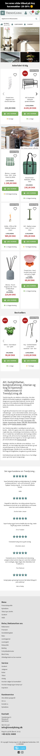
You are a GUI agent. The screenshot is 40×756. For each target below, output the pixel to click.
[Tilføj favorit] (15, 75)
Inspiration (5, 688)
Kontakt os (5, 704)
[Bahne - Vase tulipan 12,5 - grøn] (10, 339)
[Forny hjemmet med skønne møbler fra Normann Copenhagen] (20, 39)
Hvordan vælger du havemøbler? (11, 682)
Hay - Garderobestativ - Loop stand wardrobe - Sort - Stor (30, 346)
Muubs (19, 422)
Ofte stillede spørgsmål (8, 698)
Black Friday (5, 654)
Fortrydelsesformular (8, 651)
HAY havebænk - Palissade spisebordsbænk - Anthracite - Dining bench (30, 101)
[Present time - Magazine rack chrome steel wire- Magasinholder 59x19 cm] (10, 83)
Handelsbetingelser (7, 633)
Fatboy (5, 424)
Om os (4, 701)
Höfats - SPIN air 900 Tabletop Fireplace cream (10, 228)
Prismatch (5, 630)
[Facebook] (18, 753)
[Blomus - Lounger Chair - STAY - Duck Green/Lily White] (10, 161)
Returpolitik (5, 645)
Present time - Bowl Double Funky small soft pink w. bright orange (30, 273)
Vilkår (3, 618)
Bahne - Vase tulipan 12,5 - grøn (10, 346)
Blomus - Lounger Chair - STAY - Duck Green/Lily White (10, 175)
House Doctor (12, 422)
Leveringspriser (6, 639)
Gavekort (4, 615)
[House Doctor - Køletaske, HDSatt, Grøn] (29, 164)
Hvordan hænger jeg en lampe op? (12, 685)
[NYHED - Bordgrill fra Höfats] (30, 57)
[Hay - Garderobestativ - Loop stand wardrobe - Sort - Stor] (30, 339)
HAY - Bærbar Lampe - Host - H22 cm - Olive (30, 228)
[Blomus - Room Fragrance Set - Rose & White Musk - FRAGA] (10, 268)
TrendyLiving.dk (21, 440)
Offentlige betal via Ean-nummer (11, 657)
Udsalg (4, 679)
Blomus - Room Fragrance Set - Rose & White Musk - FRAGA (10, 288)
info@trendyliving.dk (12, 727)
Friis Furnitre (27, 420)
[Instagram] (21, 753)
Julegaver (4, 669)
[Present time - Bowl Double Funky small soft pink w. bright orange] (29, 261)
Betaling (4, 648)
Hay (22, 420)
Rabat (3, 672)
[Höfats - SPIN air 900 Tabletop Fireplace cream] (10, 214)
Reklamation (5, 627)
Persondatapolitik (7, 605)
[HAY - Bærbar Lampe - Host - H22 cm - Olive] (29, 214)
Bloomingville (32, 422)
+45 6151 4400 (9, 734)
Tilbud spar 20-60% (7, 612)
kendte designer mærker (19, 424)
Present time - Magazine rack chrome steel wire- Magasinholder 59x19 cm (10, 101)
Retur (3, 636)
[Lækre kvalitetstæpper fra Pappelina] (10, 57)
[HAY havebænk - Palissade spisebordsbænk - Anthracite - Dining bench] (30, 91)
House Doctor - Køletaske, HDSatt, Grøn (29, 179)
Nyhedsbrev (5, 608)
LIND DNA (24, 422)
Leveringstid (5, 642)
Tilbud (3, 675)
